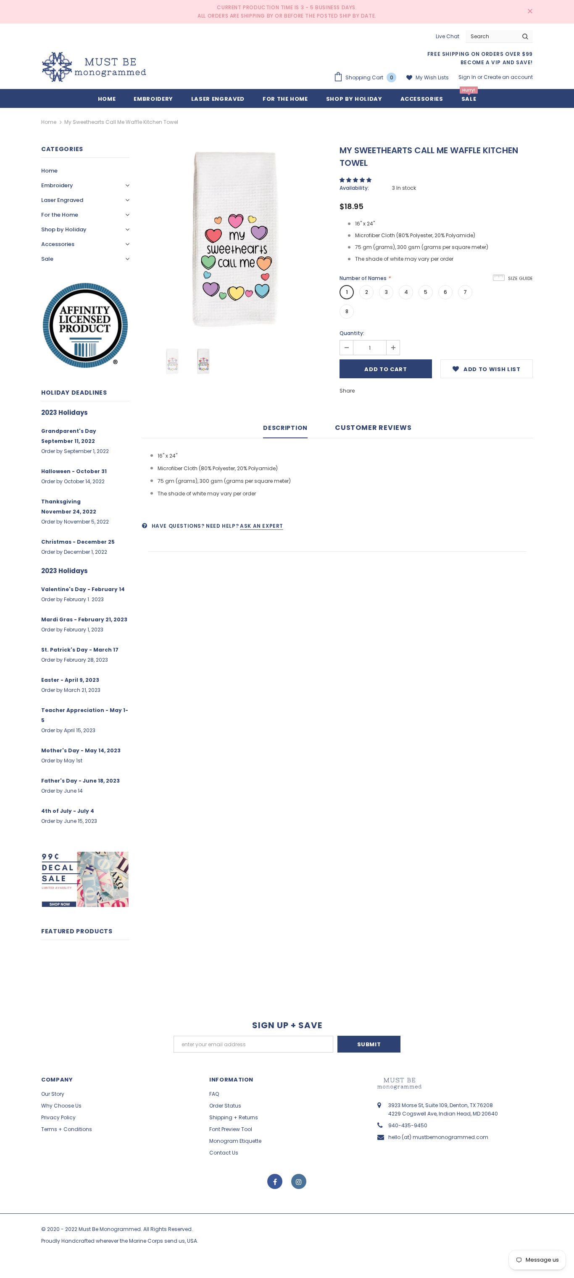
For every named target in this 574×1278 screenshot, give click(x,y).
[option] (234, 239)
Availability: (354, 187)
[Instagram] (298, 1181)
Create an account (508, 77)
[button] (356, 179)
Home (48, 122)
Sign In (467, 77)
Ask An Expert (261, 525)
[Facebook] (274, 1181)
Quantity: (352, 333)
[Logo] (94, 67)
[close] (530, 12)
